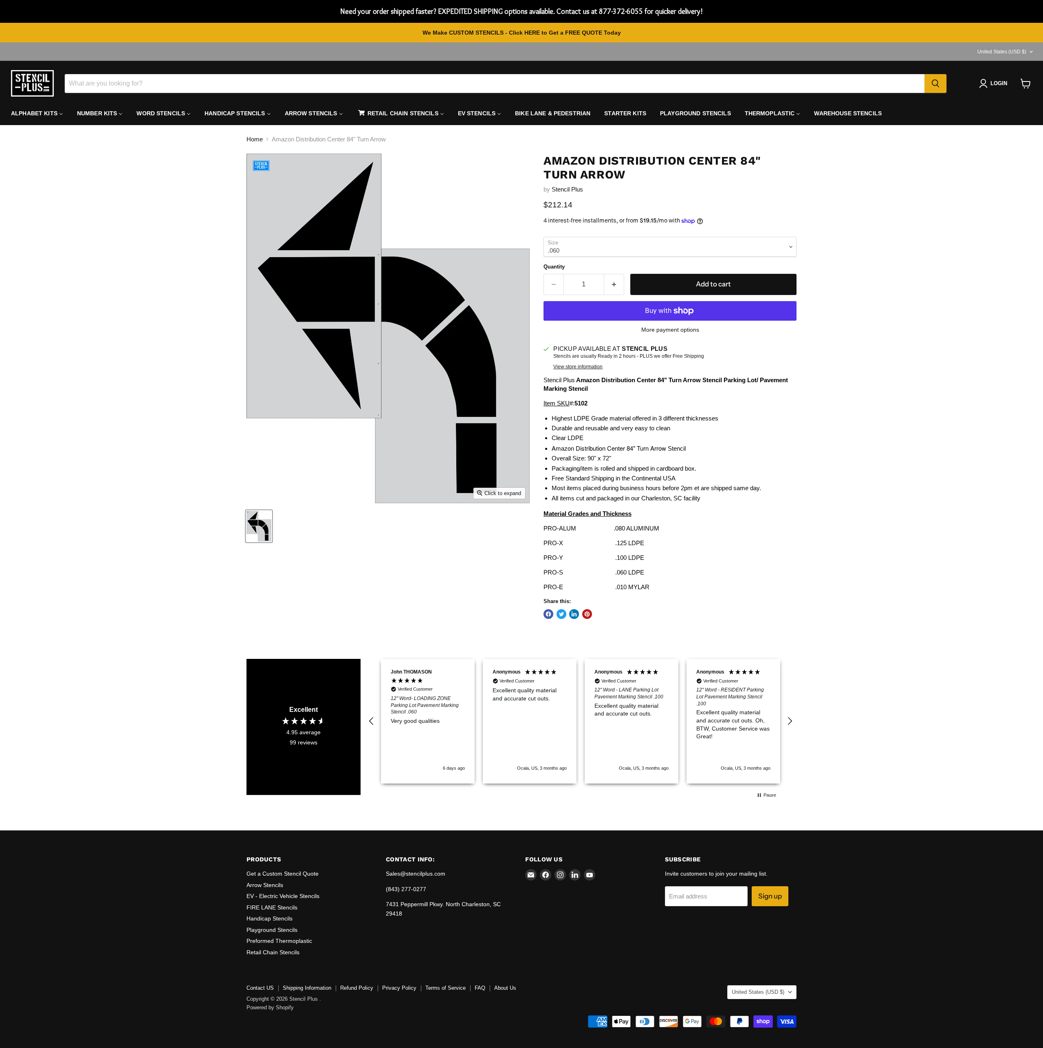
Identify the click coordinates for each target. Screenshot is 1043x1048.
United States (1001, 52)
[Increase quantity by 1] (614, 284)
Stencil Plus (567, 189)
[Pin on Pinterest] (587, 614)
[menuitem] (37, 113)
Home (254, 139)
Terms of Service (445, 988)
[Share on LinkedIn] (574, 614)
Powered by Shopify (270, 1007)
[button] (371, 721)
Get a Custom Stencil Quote (282, 873)
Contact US (260, 988)
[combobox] (494, 83)
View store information (578, 367)
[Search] (935, 83)
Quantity (554, 267)
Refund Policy (356, 988)
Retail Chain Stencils (272, 952)
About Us (505, 988)
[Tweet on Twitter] (561, 614)
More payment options (670, 329)
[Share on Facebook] (548, 614)
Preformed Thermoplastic (279, 941)
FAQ (480, 988)
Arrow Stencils (264, 885)
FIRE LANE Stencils (271, 907)
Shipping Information (307, 988)
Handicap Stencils (269, 918)
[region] (581, 721)
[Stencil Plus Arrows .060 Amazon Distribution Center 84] (259, 526)
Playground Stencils (271, 930)
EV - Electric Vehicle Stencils (282, 896)
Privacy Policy (399, 988)
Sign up (770, 896)
